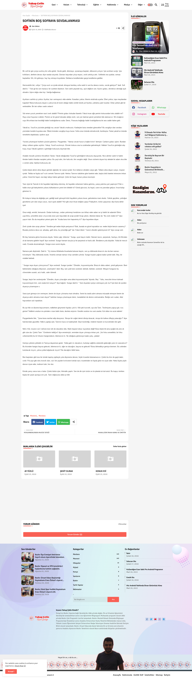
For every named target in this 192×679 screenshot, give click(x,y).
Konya (96, 572)
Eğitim (96, 5)
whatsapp (161, 107)
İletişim (167, 675)
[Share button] (74, 422)
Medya (127, 5)
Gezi (54, 5)
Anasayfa (117, 675)
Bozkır (96, 580)
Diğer (140, 5)
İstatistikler (149, 675)
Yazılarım (96, 576)
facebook (142, 107)
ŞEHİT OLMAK (66, 471)
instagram (142, 114)
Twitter (52, 422)
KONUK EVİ (101, 471)
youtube (161, 114)
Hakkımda (111, 5)
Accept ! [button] (11, 671)
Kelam (66, 5)
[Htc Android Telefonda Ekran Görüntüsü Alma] (137, 73)
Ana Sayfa (26, 16)
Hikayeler (96, 563)
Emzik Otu (130, 577)
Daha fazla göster (119, 446)
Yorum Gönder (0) (74, 534)
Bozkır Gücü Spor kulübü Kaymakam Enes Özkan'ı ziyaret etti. (50, 590)
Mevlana (35, 16)
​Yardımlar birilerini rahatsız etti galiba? (153, 145)
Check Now (19, 666)
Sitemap (159, 675)
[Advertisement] (75, 51)
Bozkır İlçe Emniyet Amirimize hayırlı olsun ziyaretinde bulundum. (50, 555)
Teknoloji (81, 5)
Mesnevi (33, 416)
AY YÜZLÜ (29, 471)
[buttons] (147, 619)
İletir (128, 553)
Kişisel (96, 567)
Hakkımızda (127, 675)
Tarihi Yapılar (96, 585)
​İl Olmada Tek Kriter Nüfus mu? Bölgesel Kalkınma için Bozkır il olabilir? (156, 133)
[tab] (55, 5)
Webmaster (96, 589)
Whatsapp (64, 422)
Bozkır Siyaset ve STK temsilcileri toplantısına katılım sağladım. (49, 567)
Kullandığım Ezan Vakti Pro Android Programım (155, 59)
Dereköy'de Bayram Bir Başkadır (154, 156)
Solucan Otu (149, 82)
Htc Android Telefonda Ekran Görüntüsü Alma (153, 71)
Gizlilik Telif (138, 675)
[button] (150, 5)
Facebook (39, 422)
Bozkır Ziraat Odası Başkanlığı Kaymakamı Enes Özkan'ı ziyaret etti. (48, 579)
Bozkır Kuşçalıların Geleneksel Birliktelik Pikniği (154, 168)
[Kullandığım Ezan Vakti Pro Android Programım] (137, 61)
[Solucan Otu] (137, 85)
